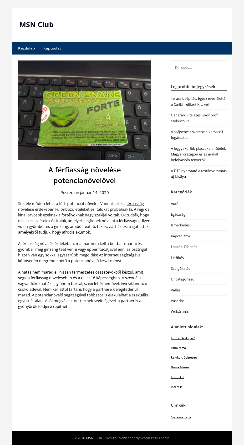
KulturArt (177, 377)
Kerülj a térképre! (183, 338)
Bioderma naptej (181, 417)
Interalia (177, 387)
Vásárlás (177, 300)
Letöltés (177, 257)
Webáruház (180, 311)
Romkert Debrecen (184, 357)
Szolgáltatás (180, 268)
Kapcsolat (52, 48)
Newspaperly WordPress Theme (144, 438)
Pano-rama (178, 348)
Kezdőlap (26, 48)
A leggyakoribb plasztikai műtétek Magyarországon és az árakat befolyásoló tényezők (198, 154)
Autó (174, 203)
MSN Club (36, 24)
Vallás (175, 290)
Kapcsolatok (181, 236)
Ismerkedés (180, 225)
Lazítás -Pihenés (184, 246)
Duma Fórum (180, 367)
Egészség (178, 214)
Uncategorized (182, 279)
